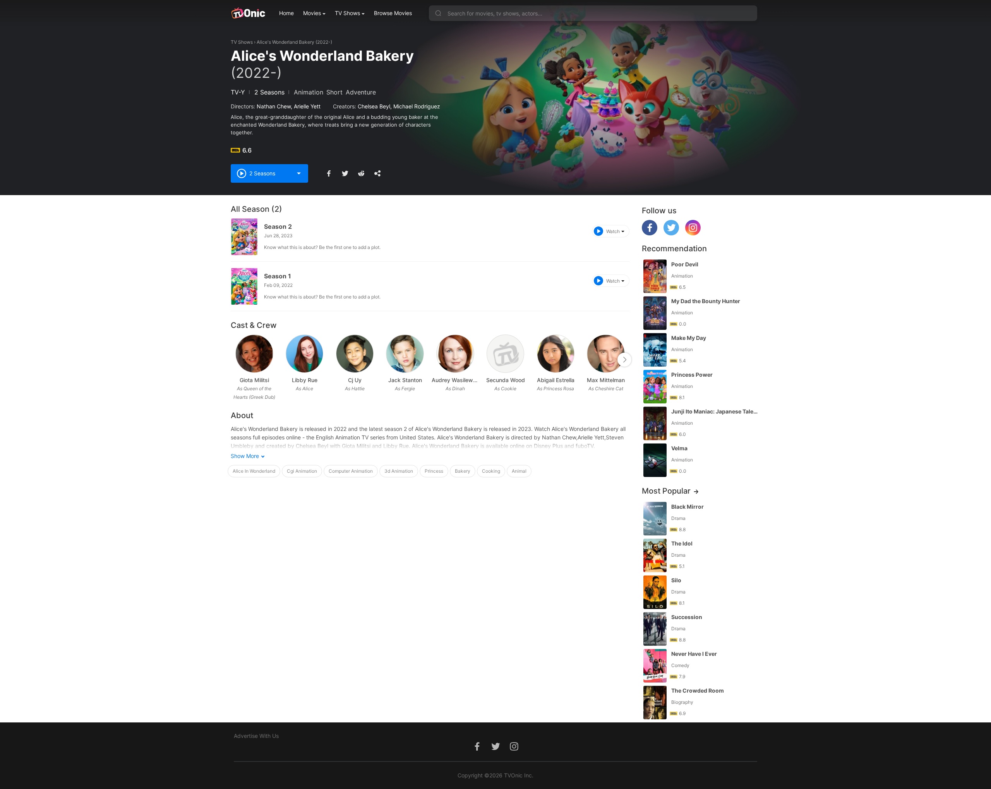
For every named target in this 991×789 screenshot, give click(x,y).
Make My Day (688, 337)
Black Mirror (687, 506)
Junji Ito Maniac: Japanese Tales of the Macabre (715, 411)
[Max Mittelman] (605, 353)
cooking (491, 471)
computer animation (351, 471)
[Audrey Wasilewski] (455, 353)
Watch (613, 231)
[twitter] (671, 233)
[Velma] (655, 460)
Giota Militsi (254, 380)
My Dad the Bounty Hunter (705, 301)
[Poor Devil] (655, 276)
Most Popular (666, 491)
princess (434, 471)
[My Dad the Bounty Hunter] (655, 313)
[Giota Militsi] (254, 353)
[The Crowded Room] (655, 702)
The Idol (682, 543)
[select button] (299, 173)
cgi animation (302, 471)
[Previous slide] (236, 360)
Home (286, 13)
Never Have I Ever (694, 653)
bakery (462, 471)
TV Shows (347, 13)
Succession (686, 617)
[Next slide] (624, 360)
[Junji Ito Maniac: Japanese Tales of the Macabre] (655, 423)
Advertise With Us (256, 735)
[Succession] (655, 629)
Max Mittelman (606, 380)
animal (519, 471)
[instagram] (693, 233)
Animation (308, 92)
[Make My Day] (655, 350)
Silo (676, 580)
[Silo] (655, 592)
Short (334, 92)
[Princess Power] (655, 386)
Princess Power (692, 374)
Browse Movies (393, 13)
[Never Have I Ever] (655, 666)
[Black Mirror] (655, 518)
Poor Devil (684, 264)
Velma (679, 448)
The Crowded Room (697, 690)
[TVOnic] (248, 13)
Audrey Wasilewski (455, 380)
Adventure (361, 92)
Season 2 (278, 226)
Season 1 (277, 276)
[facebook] (649, 233)
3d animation (398, 471)
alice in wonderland (254, 471)
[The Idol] (655, 555)
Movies (312, 13)
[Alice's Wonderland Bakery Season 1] (244, 286)
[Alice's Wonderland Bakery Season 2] (244, 236)
